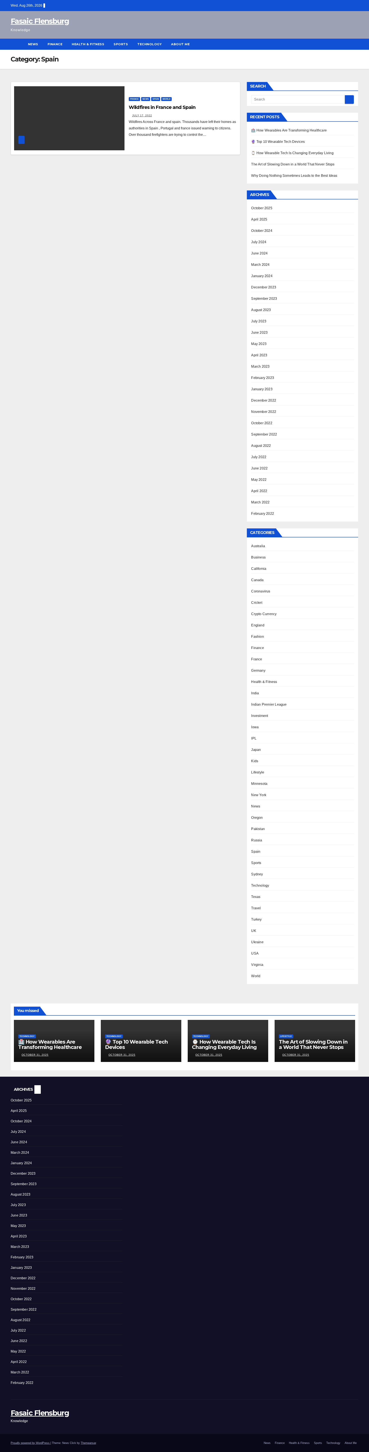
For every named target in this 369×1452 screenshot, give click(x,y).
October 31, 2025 (35, 1054)
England (257, 625)
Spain (155, 99)
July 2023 (258, 321)
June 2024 (259, 253)
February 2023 (262, 378)
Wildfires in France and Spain (162, 107)
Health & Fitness (88, 44)
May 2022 (258, 479)
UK (253, 931)
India (255, 693)
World (166, 99)
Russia (256, 840)
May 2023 (258, 344)
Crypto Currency (264, 614)
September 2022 (264, 434)
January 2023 (261, 389)
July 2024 (258, 242)
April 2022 (259, 491)
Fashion (257, 636)
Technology (149, 44)
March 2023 (260, 366)
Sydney (257, 874)
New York (258, 795)
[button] (355, 44)
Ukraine (257, 942)
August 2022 (261, 445)
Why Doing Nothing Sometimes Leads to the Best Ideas (294, 175)
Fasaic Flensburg (40, 21)
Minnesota (259, 783)
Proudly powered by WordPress (30, 1443)
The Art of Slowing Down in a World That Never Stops (292, 164)
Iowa (255, 727)
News (33, 44)
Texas (255, 897)
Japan (256, 750)
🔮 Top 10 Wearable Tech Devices (278, 141)
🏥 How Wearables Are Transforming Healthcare (289, 130)
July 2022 (258, 457)
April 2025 (259, 219)
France (134, 99)
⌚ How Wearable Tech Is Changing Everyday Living (292, 153)
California (258, 568)
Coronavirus (260, 591)
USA (255, 953)
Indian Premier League (269, 704)
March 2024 (260, 264)
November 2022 (263, 412)
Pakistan (258, 829)
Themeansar (88, 1443)
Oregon (257, 817)
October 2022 (261, 423)
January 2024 (261, 276)
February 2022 (262, 513)
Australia (258, 546)
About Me (181, 44)
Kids (254, 761)
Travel (256, 908)
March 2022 (260, 502)
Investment (259, 716)
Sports (121, 44)
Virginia (257, 965)
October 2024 (261, 230)
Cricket (256, 602)
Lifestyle (257, 772)
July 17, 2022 (142, 115)
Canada (257, 580)
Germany (258, 670)
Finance (55, 44)
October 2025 (261, 208)
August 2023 (261, 310)
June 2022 (259, 468)
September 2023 (264, 298)
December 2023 (263, 287)
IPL (253, 738)
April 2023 (259, 355)
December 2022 (263, 400)
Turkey (256, 919)
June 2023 (259, 332)
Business (258, 557)
